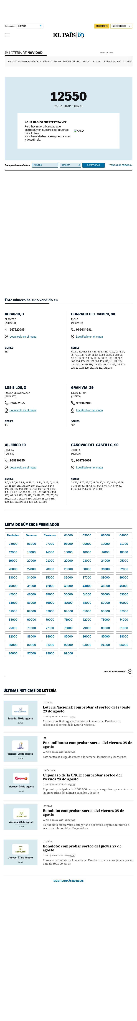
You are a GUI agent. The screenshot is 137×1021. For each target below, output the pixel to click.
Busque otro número (115, 671)
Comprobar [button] (93, 165)
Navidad (87, 61)
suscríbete (102, 26)
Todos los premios (120, 165)
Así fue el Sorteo (52, 61)
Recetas (97, 61)
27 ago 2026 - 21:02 (63, 855)
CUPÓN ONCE (49, 771)
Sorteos (11, 61)
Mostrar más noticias (69, 880)
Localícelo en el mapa (23, 336)
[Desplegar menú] (8, 35)
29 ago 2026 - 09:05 (63, 716)
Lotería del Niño (71, 61)
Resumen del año (112, 61)
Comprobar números (29, 61)
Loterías (47, 703)
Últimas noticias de (30, 690)
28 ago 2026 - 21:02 (63, 752)
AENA (123, 52)
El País (46, 716)
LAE (44, 738)
